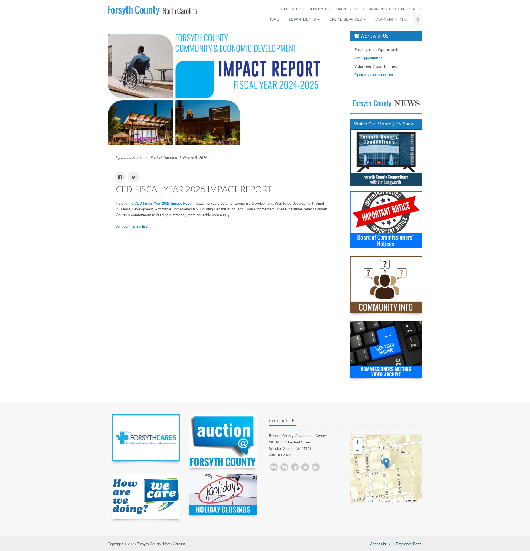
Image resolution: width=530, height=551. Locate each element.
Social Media (411, 8)
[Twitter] (305, 467)
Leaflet (370, 501)
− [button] (357, 450)
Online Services (350, 8)
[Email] (316, 467)
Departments (320, 8)
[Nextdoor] (284, 467)
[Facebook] (295, 467)
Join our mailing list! (132, 226)
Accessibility (380, 543)
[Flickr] (274, 467)
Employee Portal (409, 543)
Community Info (382, 8)
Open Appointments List (373, 74)
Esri (397, 501)
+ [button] (357, 441)
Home (273, 19)
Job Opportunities (368, 57)
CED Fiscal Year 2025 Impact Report (164, 203)
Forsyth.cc (294, 8)
